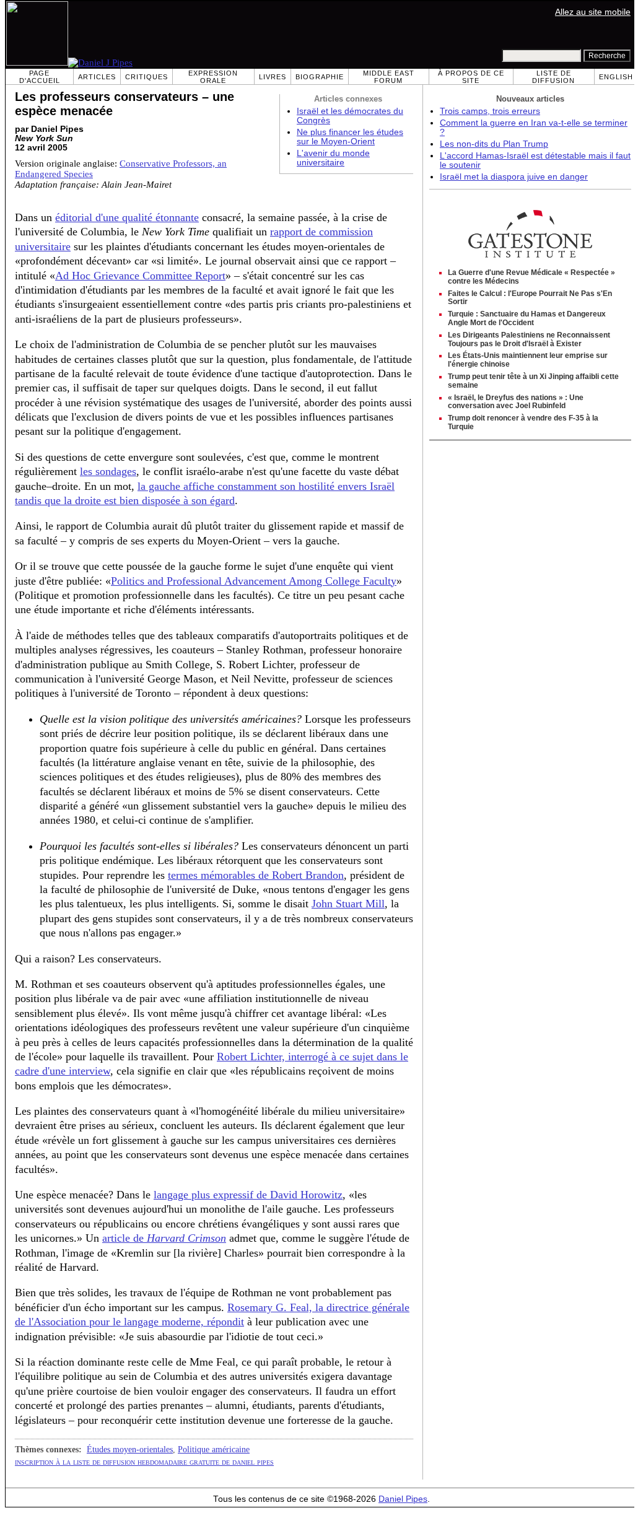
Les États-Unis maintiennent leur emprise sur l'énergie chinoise (528, 359)
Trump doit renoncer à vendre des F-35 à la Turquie (523, 422)
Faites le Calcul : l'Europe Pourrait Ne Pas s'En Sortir (530, 298)
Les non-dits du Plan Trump (494, 144)
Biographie (319, 77)
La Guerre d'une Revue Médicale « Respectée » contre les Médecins (531, 277)
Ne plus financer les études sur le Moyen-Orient (350, 137)
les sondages (108, 471)
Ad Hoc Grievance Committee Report (140, 275)
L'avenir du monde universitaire (333, 158)
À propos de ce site (471, 76)
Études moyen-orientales (130, 1449)
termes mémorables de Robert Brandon (256, 875)
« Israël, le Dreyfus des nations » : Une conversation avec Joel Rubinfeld (515, 402)
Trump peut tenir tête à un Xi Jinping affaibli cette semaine (533, 381)
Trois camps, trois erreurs (490, 111)
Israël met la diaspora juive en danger (514, 176)
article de (164, 1238)
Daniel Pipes (402, 1499)
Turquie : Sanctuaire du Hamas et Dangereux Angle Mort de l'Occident (527, 318)
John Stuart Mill (348, 903)
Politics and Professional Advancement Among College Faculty (253, 581)
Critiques (146, 77)
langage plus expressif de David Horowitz (248, 1194)
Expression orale (213, 76)
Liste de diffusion (553, 76)
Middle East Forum (388, 76)
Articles (97, 77)
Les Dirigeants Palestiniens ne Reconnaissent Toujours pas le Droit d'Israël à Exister (529, 339)
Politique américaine (214, 1449)
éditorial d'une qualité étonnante (127, 217)
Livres (272, 77)
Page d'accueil (39, 76)
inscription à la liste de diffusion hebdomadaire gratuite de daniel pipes (144, 1462)
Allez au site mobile (593, 12)
